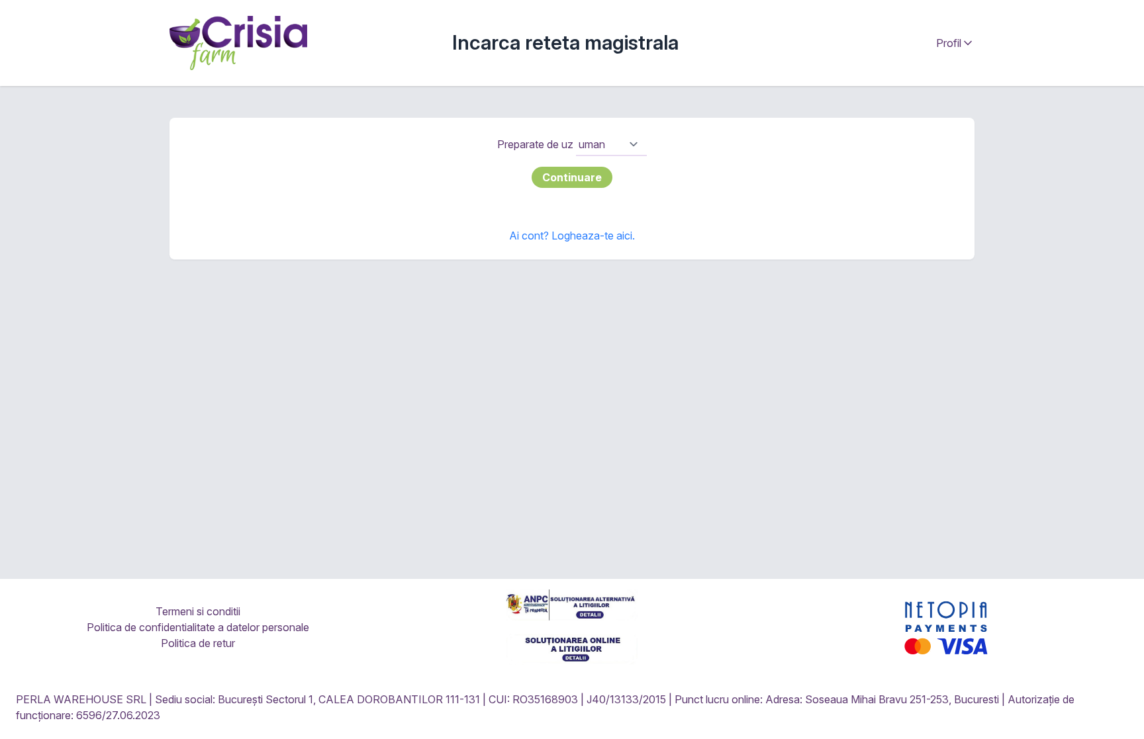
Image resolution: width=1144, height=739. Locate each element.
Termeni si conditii (198, 611)
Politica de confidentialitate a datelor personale (198, 627)
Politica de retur (198, 643)
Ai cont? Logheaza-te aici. (572, 235)
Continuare (572, 177)
